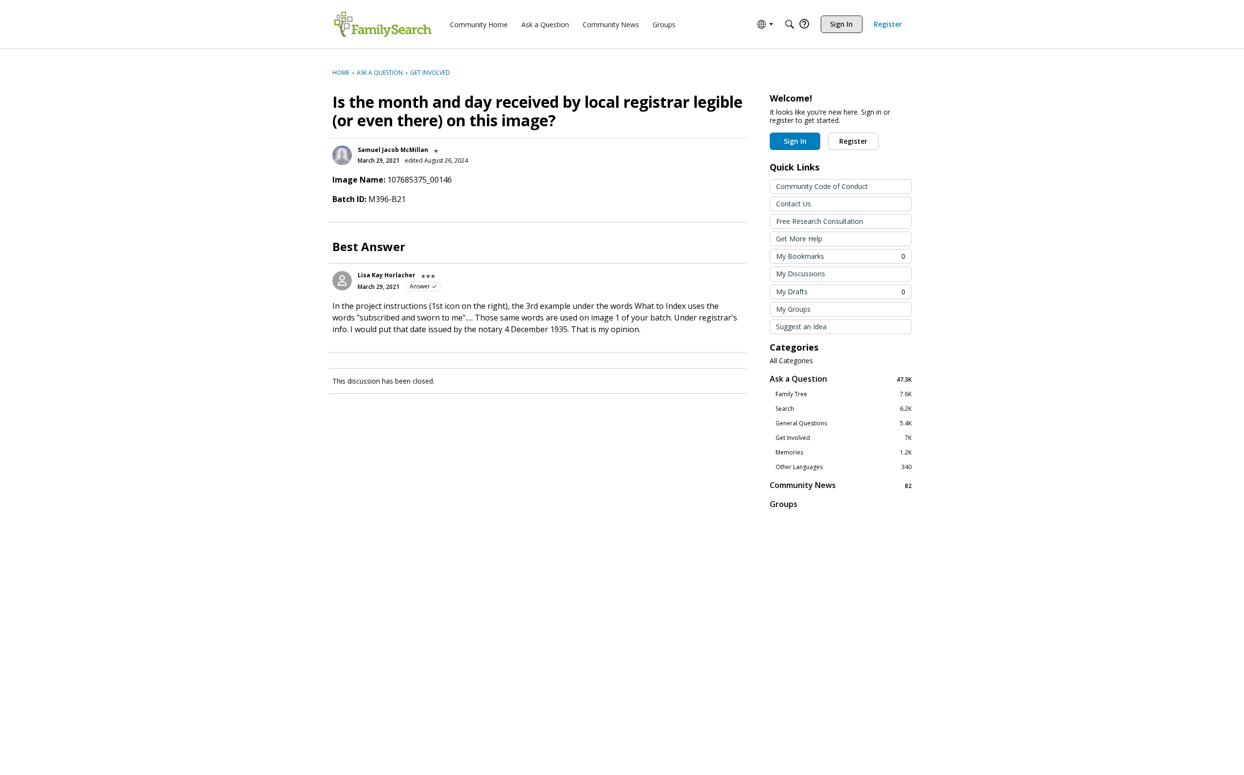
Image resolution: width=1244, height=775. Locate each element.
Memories (844, 452)
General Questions (844, 423)
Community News (841, 485)
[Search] (789, 24)
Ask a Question (841, 379)
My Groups (793, 309)
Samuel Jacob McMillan (393, 150)
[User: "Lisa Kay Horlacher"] (342, 280)
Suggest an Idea (801, 326)
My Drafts (840, 291)
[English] (383, 24)
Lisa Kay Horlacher (386, 275)
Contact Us (793, 203)
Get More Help (799, 238)
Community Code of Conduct (822, 186)
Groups (783, 504)
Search (844, 408)
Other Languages (844, 467)
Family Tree (844, 394)
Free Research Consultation (819, 221)
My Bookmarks (840, 256)
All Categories (791, 360)
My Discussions (800, 273)
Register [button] (853, 141)
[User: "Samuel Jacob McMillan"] (342, 155)
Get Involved (844, 438)
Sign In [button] (795, 141)
